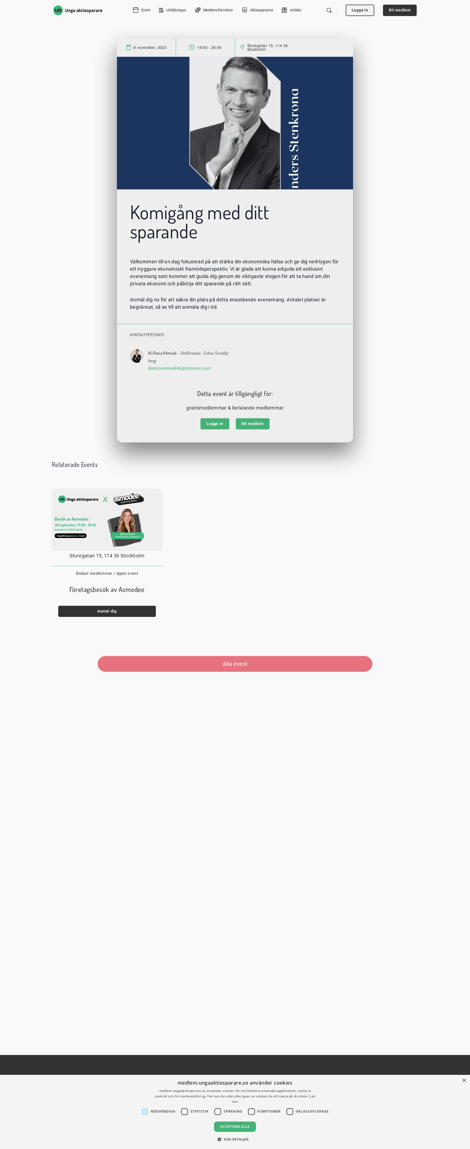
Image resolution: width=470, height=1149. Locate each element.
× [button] (464, 1081)
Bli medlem (400, 10)
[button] (235, 1139)
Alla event (235, 664)
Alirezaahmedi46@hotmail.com (179, 368)
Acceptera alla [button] (235, 1126)
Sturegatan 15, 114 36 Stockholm (267, 47)
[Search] (329, 10)
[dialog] (235, 1112)
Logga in (360, 10)
